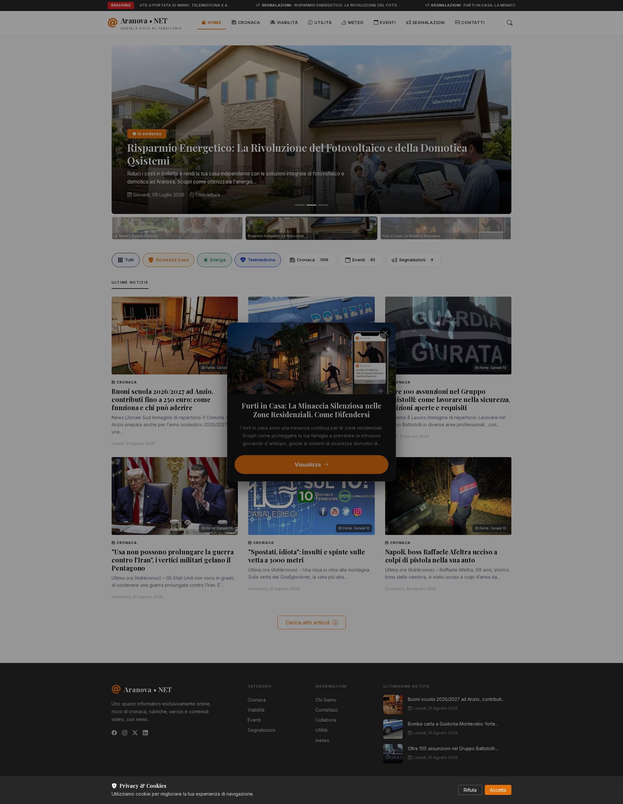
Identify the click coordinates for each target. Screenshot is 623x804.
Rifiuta (470, 790)
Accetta (498, 790)
